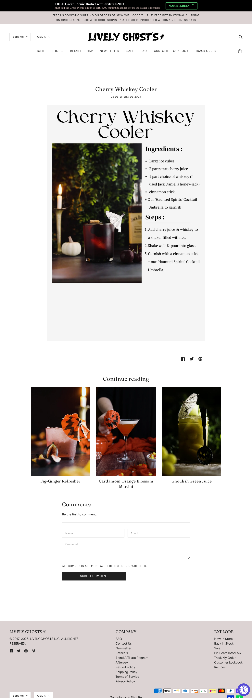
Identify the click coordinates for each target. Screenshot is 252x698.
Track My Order (224, 658)
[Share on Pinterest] (200, 359)
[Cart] (241, 51)
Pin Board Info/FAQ (227, 653)
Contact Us (124, 643)
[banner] (126, 36)
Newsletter (123, 648)
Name (69, 532)
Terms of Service (127, 676)
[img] (240, 37)
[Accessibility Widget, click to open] (243, 689)
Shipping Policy (126, 672)
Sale (217, 648)
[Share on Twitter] (191, 359)
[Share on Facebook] (183, 359)
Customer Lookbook (228, 662)
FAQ (119, 639)
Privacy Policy (125, 681)
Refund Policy (125, 667)
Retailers (122, 653)
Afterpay (122, 662)
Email (135, 532)
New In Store (223, 639)
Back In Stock (223, 643)
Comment (72, 544)
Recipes (219, 667)
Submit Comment (94, 576)
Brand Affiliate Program (132, 658)
